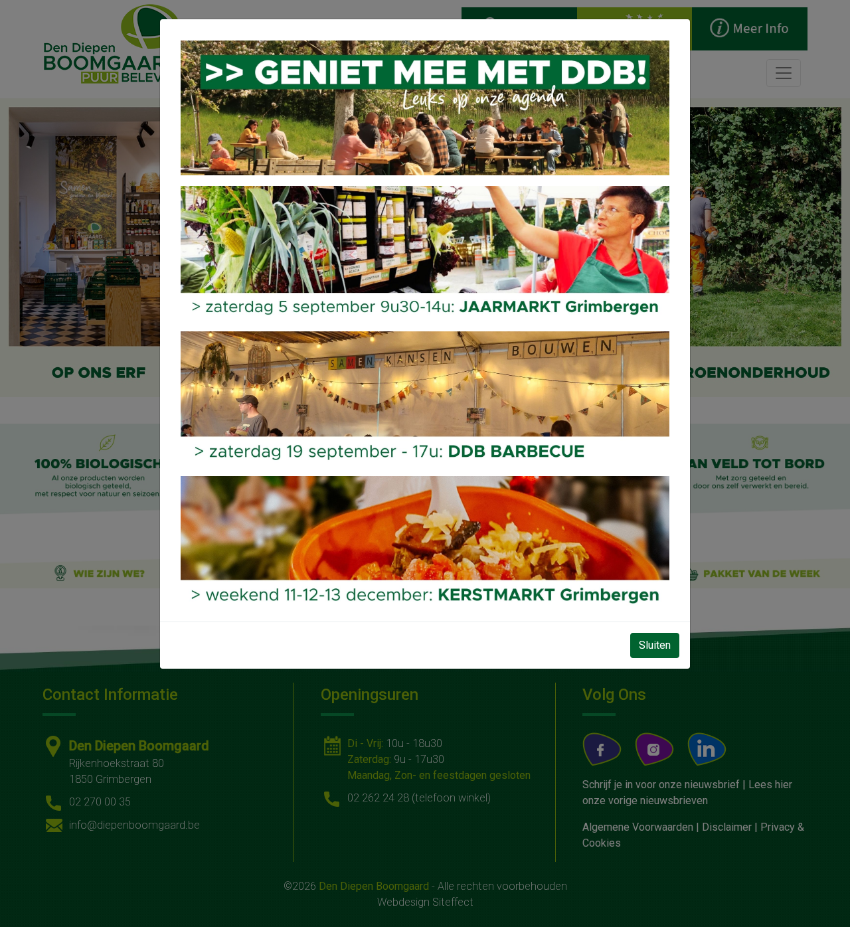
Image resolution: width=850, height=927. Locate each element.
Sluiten (655, 645)
